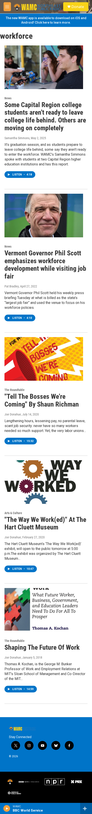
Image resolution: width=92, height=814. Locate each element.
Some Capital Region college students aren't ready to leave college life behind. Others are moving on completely (45, 116)
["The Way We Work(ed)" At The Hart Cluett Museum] (43, 482)
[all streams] (86, 808)
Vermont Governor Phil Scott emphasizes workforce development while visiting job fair (45, 264)
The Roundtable (14, 390)
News (7, 98)
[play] (7, 808)
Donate (77, 7)
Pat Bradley (11, 286)
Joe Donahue (12, 414)
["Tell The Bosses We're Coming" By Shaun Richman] (43, 359)
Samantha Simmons (16, 138)
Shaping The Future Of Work (41, 647)
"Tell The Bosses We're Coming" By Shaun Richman (41, 400)
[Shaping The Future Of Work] (43, 610)
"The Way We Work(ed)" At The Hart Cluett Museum (45, 523)
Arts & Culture (13, 513)
